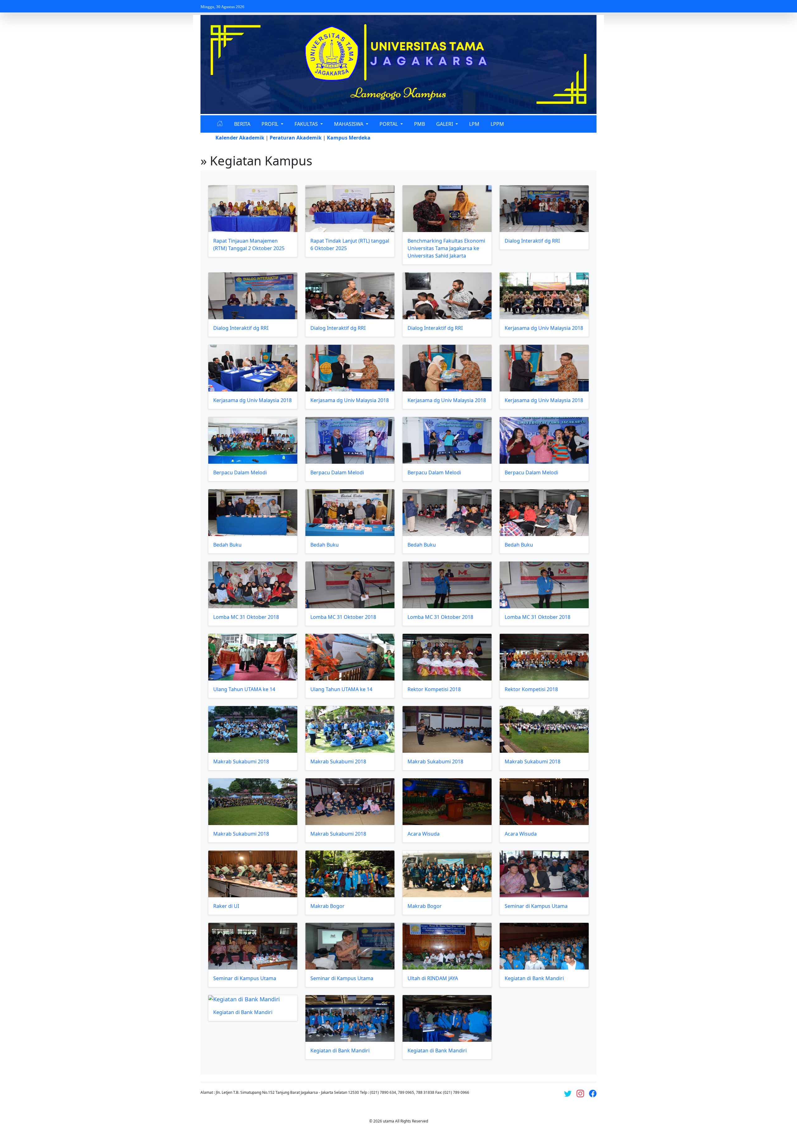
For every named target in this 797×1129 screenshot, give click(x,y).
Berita (242, 124)
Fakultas (307, 124)
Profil (271, 124)
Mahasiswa (349, 124)
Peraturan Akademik (296, 137)
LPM (474, 124)
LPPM (497, 124)
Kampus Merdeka (348, 137)
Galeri (445, 124)
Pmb (419, 124)
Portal (389, 124)
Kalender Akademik (239, 137)
